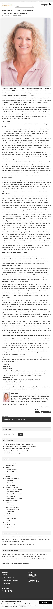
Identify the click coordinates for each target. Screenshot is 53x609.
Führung (9, 502)
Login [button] (43, 1)
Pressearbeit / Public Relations (14, 498)
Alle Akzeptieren (45, 602)
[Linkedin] (42, 412)
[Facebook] (36, 412)
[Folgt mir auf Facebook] (5, 591)
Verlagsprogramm (9, 527)
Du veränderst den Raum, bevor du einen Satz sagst (17, 448)
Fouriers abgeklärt (11, 469)
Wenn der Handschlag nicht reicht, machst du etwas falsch (18, 444)
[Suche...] (32, 6)
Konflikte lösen (11, 496)
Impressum (5, 574)
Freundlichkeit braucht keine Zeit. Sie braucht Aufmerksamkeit (20, 446)
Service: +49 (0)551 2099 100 (26, 1)
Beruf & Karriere (8, 474)
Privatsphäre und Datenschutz (8, 577)
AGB (3, 575)
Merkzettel (49, 1)
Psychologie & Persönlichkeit (11, 478)
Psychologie (10, 480)
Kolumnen (7, 467)
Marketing (7, 516)
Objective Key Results (9, 524)
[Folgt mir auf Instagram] (8, 591)
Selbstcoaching (11, 485)
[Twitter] (39, 412)
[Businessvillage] (7, 4)
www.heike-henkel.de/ (44, 407)
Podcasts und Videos (9, 465)
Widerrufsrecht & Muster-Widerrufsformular (11, 580)
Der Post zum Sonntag (10, 463)
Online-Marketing (11, 518)
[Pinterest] (47, 412)
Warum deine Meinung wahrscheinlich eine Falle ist (17, 450)
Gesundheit (10, 483)
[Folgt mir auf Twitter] (3, 591)
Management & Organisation (11, 507)
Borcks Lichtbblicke (12, 472)
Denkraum (6, 416)
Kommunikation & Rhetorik (11, 487)
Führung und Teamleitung (10, 500)
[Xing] (44, 412)
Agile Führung (10, 505)
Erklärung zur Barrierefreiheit (8, 578)
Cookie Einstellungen (6, 583)
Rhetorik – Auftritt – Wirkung (14, 489)
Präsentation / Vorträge (13, 491)
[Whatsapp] (50, 412)
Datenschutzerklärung (22, 606)
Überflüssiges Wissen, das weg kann (13, 453)
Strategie (9, 513)
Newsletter (37, 1)
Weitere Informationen (45, 605)
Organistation (10, 511)
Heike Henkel (17, 15)
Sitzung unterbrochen (7, 581)
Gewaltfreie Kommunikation (14, 494)
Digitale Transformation (13, 509)
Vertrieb (6, 522)
